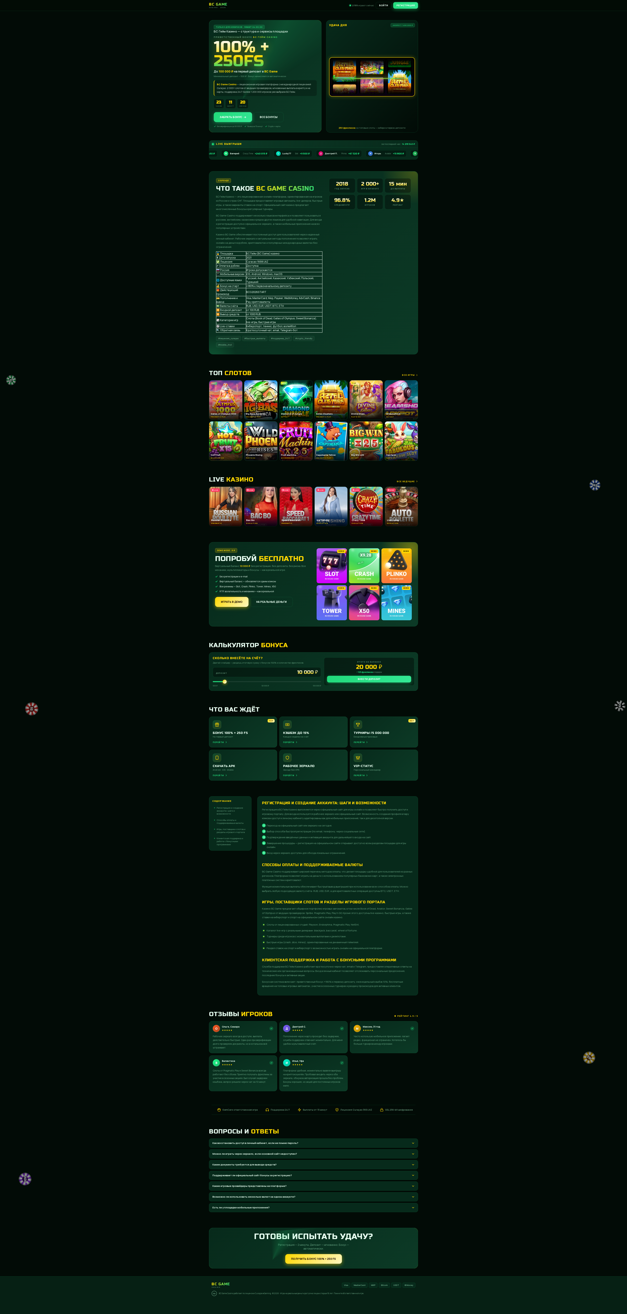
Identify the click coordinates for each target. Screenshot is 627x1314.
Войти (383, 5)
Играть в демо (232, 602)
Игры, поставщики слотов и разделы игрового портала (231, 831)
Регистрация (405, 5)
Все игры (408, 374)
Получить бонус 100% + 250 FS (313, 1259)
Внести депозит (369, 679)
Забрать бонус (231, 117)
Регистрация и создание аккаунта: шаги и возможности (230, 810)
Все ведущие (406, 481)
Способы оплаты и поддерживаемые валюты (230, 821)
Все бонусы (269, 117)
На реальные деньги (271, 602)
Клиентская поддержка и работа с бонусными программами (230, 841)
